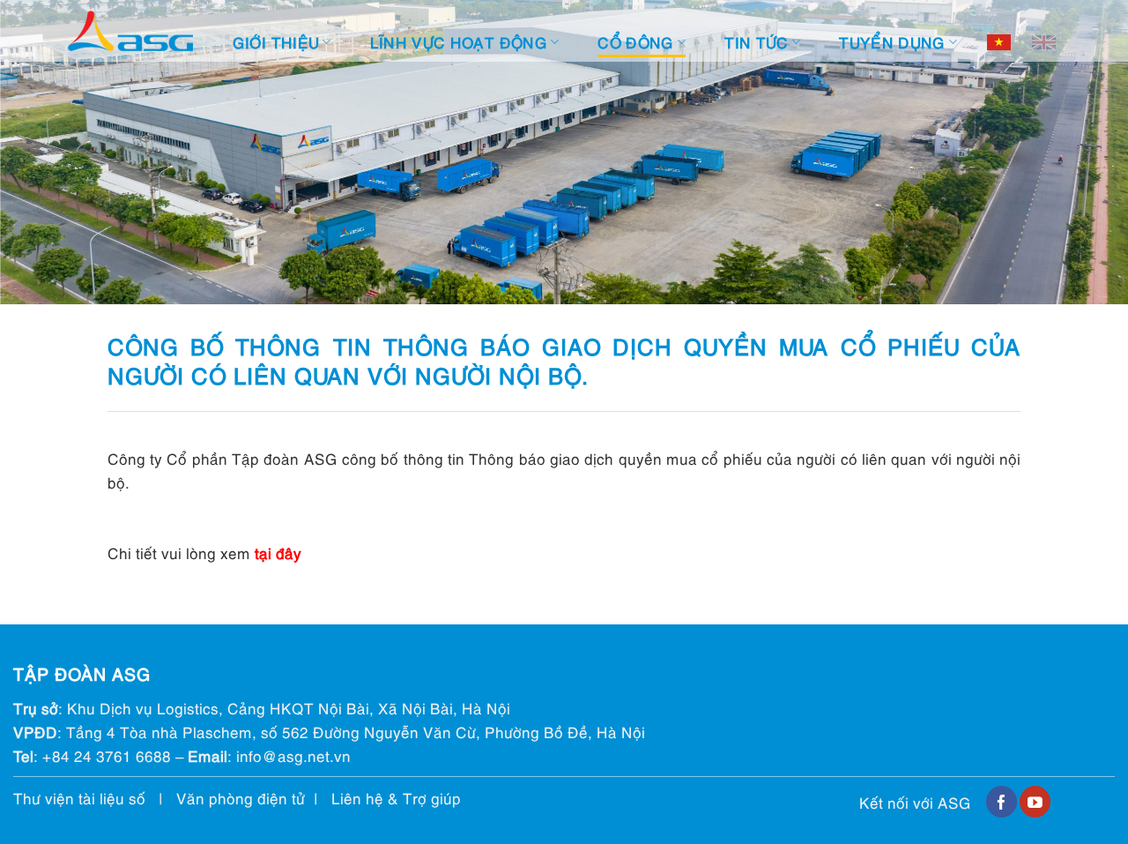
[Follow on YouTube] (1035, 802)
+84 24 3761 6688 (106, 755)
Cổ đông (635, 42)
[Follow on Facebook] (1001, 802)
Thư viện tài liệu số (79, 798)
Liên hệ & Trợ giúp (396, 798)
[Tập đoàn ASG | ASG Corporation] (130, 31)
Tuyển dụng (892, 42)
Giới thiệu (276, 42)
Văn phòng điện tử (240, 798)
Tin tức (756, 42)
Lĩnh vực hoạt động (458, 42)
